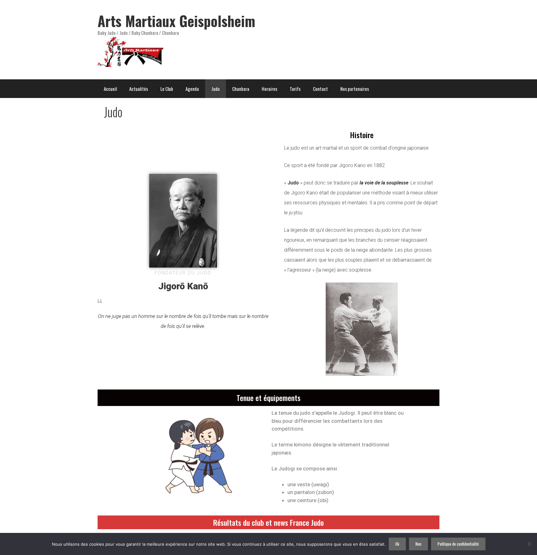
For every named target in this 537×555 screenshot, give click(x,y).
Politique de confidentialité (458, 544)
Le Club (166, 88)
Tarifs (295, 88)
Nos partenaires (354, 88)
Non (418, 544)
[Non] (529, 544)
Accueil (110, 88)
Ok (397, 544)
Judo (215, 88)
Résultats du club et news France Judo (268, 522)
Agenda (192, 88)
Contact (320, 88)
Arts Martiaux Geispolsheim (176, 20)
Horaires (269, 88)
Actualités (138, 88)
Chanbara (240, 88)
